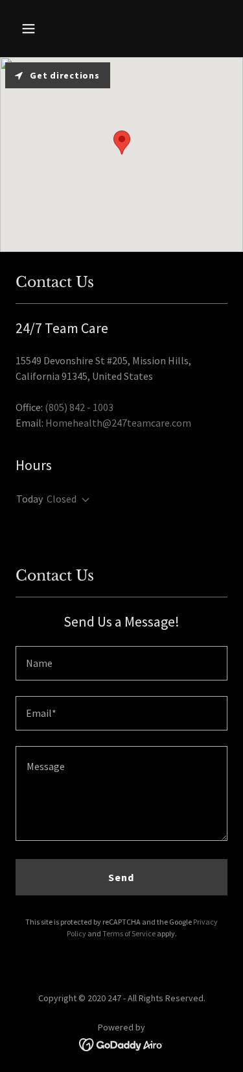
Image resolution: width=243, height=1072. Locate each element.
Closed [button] (61, 498)
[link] (121, 1043)
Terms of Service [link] (129, 933)
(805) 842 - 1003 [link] (79, 407)
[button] (40, 29)
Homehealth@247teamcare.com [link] (118, 422)
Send (121, 877)
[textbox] (121, 663)
